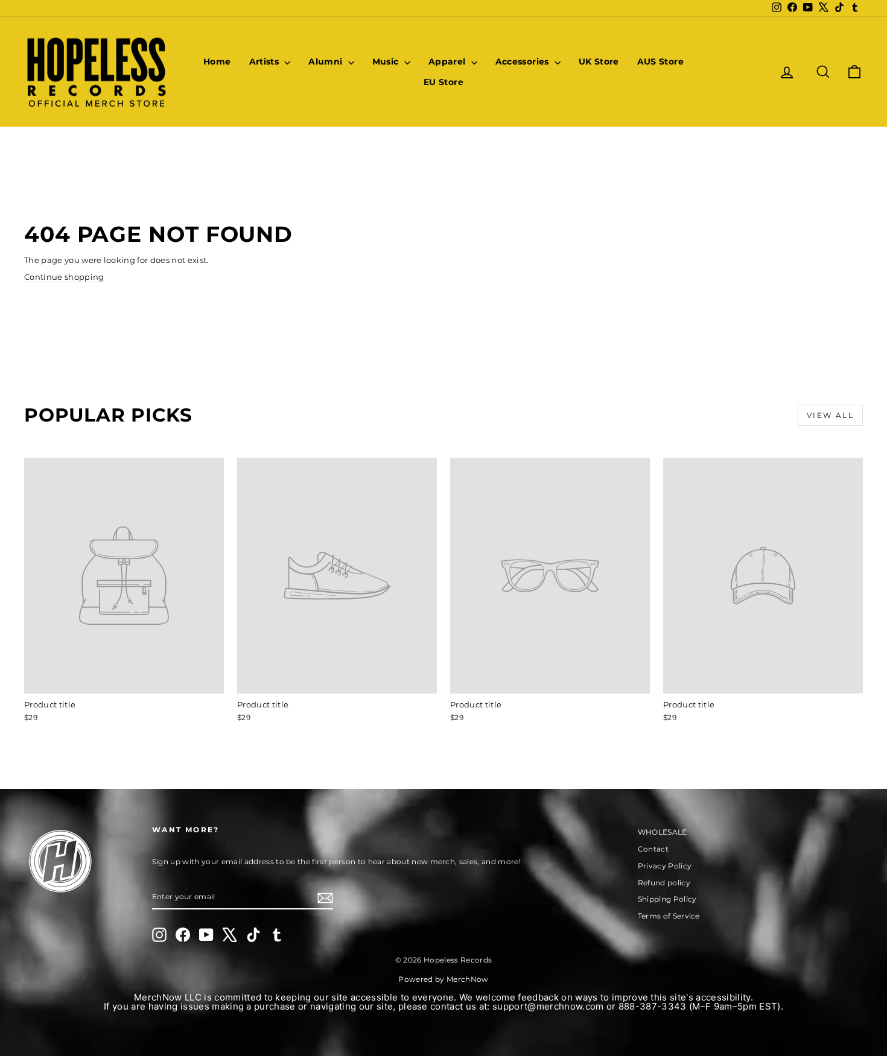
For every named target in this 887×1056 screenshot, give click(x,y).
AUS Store (660, 61)
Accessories (523, 61)
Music (386, 61)
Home (216, 61)
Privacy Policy (665, 865)
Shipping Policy (667, 898)
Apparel (448, 61)
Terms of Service (669, 915)
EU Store (443, 82)
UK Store (599, 61)
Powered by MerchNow (443, 979)
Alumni (326, 61)
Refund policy (664, 882)
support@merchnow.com (548, 1006)
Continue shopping (64, 277)
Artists (265, 61)
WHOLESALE (662, 831)
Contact (653, 848)
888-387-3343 (652, 1006)
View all (830, 415)
